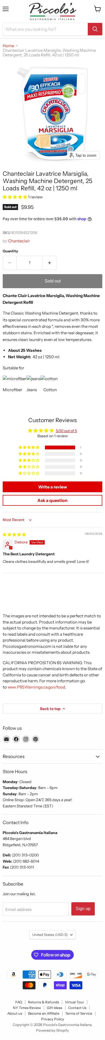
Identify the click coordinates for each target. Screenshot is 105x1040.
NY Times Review (27, 1007)
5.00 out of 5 (66, 430)
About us (14, 1013)
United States (50, 934)
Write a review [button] (52, 487)
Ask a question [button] (52, 500)
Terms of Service (78, 1013)
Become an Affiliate (43, 1013)
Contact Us (77, 1007)
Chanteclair (19, 240)
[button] (15, 196)
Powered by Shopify (52, 1030)
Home (8, 45)
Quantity (10, 251)
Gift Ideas (54, 1007)
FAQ (18, 1002)
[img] (14, 534)
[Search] (95, 29)
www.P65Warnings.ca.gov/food (36, 687)
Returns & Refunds (43, 1002)
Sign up (83, 908)
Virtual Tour (74, 1002)
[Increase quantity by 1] (50, 263)
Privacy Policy (52, 1019)
